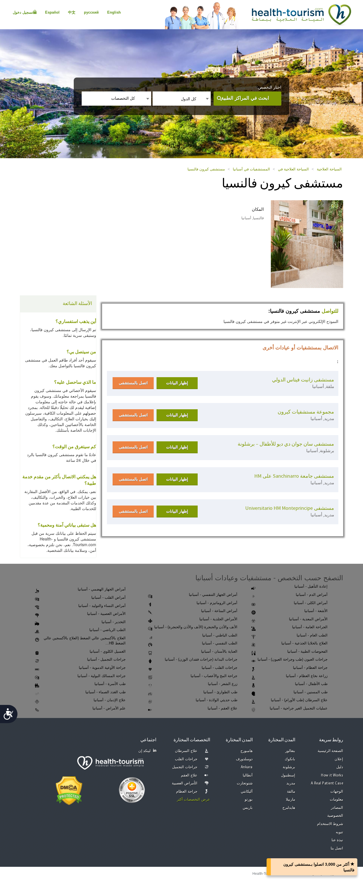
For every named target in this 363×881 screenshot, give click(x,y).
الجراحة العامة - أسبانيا (310, 627)
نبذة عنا (337, 840)
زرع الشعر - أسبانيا (222, 684)
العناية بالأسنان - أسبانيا (219, 651)
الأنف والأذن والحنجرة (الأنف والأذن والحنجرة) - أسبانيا (195, 627)
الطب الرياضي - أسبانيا (107, 630)
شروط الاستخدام (330, 824)
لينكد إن (144, 751)
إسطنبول (288, 775)
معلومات (336, 799)
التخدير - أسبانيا (114, 622)
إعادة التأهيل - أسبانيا (311, 586)
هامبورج (246, 751)
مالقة (291, 792)
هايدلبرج (288, 808)
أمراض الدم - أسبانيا (312, 594)
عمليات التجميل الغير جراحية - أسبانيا (299, 708)
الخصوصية (335, 816)
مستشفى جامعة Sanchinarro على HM (294, 476)
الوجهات (336, 792)
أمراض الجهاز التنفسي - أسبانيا (213, 594)
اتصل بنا (337, 848)
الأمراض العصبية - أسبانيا (106, 613)
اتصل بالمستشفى (133, 383)
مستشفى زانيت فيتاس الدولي (303, 380)
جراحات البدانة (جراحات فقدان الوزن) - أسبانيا (201, 659)
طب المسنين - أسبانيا (311, 692)
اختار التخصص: (269, 87)
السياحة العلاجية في (293, 169)
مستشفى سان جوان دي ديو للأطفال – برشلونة (286, 444)
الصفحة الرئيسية (330, 751)
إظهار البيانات (177, 383)
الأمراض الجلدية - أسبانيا (218, 619)
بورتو (249, 799)
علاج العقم (189, 775)
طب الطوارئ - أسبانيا (220, 692)
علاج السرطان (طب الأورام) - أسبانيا (299, 700)
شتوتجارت (245, 783)
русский (91, 12)
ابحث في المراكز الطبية (245, 98)
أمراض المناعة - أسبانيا (219, 611)
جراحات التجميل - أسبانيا (106, 659)
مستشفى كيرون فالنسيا (206, 169)
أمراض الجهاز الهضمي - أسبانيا (102, 589)
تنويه (339, 832)
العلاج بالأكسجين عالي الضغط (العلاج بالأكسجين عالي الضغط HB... (85, 641)
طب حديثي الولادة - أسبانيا (216, 700)
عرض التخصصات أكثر (193, 799)
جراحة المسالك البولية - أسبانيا (101, 676)
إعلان (339, 759)
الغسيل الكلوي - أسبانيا (108, 651)
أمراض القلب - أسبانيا (108, 597)
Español (52, 12)
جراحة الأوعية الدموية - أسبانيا (102, 667)
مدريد (290, 783)
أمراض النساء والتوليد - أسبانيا (102, 606)
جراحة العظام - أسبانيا (310, 667)
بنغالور (290, 751)
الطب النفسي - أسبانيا (219, 643)
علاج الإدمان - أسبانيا (110, 700)
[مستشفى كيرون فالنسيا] (307, 244)
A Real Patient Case (327, 783)
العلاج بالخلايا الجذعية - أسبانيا (304, 643)
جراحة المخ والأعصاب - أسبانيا (214, 676)
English (114, 12)
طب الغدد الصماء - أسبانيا (105, 692)
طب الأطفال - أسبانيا (311, 684)
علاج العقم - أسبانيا (222, 708)
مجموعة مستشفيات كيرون (306, 412)
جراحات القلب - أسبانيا (219, 667)
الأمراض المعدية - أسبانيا (308, 619)
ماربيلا (290, 799)
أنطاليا (248, 775)
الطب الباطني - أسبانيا (219, 635)
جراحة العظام (186, 792)
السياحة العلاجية (329, 169)
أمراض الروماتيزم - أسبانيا (217, 603)
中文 (71, 12)
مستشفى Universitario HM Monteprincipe (289, 508)
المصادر (337, 808)
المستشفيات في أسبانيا (251, 169)
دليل (339, 767)
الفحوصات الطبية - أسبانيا (307, 651)
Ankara (247, 767)
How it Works (332, 775)
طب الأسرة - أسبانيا (110, 684)
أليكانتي (247, 792)
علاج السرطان (186, 751)
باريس (248, 808)
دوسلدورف (244, 759)
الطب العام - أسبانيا (312, 635)
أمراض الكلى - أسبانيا (311, 603)
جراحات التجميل (184, 767)
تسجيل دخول (23, 12)
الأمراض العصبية (184, 783)
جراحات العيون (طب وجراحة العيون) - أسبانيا (293, 659)
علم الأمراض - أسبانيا (109, 708)
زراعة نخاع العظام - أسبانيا (307, 676)
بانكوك (290, 759)
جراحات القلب (186, 759)
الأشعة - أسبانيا (316, 611)
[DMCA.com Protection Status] (69, 790)
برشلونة (289, 767)
